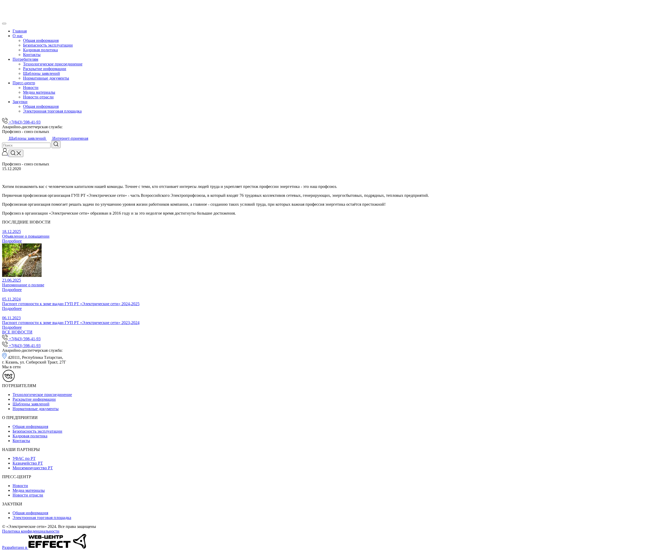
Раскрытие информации (44, 68)
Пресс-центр (24, 83)
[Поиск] (16, 153)
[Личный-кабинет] (5, 154)
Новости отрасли (38, 97)
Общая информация (41, 40)
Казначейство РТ (28, 463)
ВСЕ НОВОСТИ (17, 332)
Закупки (20, 101)
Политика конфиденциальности (30, 531)
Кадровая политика (40, 50)
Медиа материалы (39, 92)
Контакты (32, 54)
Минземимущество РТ (33, 468)
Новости (30, 87)
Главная (20, 31)
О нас (18, 36)
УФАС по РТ (24, 458)
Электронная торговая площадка (52, 111)
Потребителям (25, 59)
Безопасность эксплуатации (48, 45)
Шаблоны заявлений (41, 73)
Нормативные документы (46, 78)
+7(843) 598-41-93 (24, 122)
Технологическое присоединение (52, 64)
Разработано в (15, 547)
